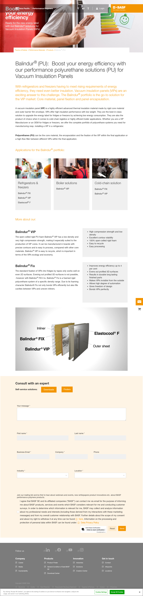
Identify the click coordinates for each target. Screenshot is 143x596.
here (81, 519)
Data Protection (45, 587)
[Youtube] (69, 551)
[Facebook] (58, 551)
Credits (32, 587)
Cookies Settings (101, 592)
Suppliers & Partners (88, 587)
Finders (67, 389)
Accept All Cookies (117, 592)
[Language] (83, 8)
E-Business (113, 587)
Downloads (49, 389)
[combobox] (40, 475)
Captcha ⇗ (101, 532)
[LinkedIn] (47, 551)
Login (101, 8)
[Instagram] (81, 551)
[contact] (139, 301)
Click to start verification (95, 530)
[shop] (139, 309)
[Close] (139, 592)
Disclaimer (22, 587)
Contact (102, 587)
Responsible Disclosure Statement (65, 587)
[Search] (78, 8)
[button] (66, 475)
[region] (71, 592)
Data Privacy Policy (90, 522)
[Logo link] (119, 8)
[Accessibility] (88, 8)
